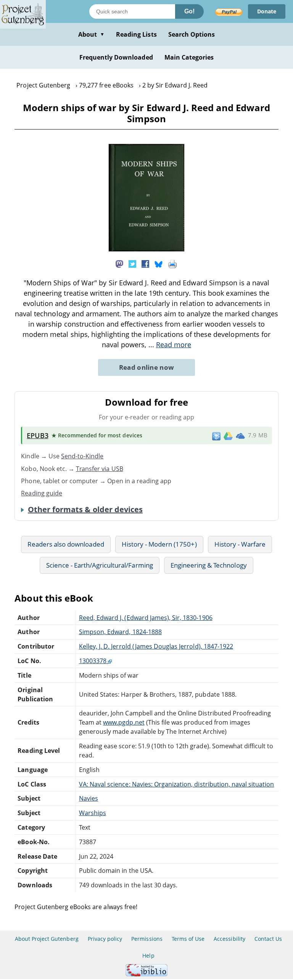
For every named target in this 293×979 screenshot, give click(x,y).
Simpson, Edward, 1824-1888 (120, 632)
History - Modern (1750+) (159, 544)
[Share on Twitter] (132, 263)
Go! (189, 11)
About (91, 34)
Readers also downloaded (65, 544)
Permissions (146, 938)
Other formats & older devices (85, 509)
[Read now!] (146, 249)
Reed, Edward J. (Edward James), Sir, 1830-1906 (146, 617)
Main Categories (189, 57)
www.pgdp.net (123, 722)
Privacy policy (105, 938)
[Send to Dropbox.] (216, 435)
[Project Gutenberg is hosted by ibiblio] (146, 974)
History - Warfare (240, 544)
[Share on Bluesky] (159, 263)
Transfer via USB (99, 468)
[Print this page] (172, 263)
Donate (266, 11)
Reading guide (41, 493)
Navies (88, 798)
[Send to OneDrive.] (240, 435)
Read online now (146, 367)
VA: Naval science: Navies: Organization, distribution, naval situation (176, 784)
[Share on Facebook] (145, 263)
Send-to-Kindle (82, 456)
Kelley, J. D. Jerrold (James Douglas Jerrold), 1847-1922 (156, 646)
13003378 (93, 661)
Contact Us (268, 938)
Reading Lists (136, 34)
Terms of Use (188, 938)
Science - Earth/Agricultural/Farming (99, 565)
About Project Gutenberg (47, 938)
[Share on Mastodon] (119, 263)
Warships (92, 813)
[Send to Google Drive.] (228, 435)
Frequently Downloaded (116, 57)
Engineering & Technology (209, 565)
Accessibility (229, 938)
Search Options (191, 34)
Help (148, 955)
